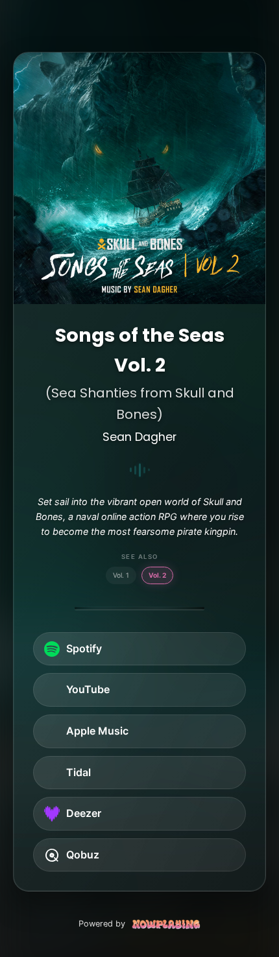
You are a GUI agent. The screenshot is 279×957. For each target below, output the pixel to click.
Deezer (83, 813)
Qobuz (82, 854)
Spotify (84, 648)
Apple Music (97, 730)
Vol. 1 (121, 575)
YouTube (88, 689)
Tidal (78, 772)
